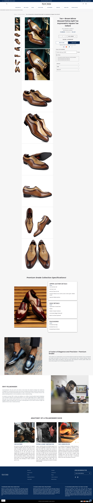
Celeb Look (66, 7)
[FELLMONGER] (46, 4)
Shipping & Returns (30, 477)
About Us (29, 470)
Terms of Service (54, 477)
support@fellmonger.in (86, 1)
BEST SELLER (26, 7)
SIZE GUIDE (64, 39)
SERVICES (58, 7)
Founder (52, 470)
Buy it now (74, 42)
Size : (69, 36)
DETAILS (58, 63)
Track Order (29, 479)
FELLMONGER (46, 501)
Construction (29, 472)
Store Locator (12, 1)
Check (78, 52)
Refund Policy (54, 479)
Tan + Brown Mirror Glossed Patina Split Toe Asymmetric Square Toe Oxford (43, 14)
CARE (58, 66)
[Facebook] (75, 477)
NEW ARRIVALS (18, 7)
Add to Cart (61, 42)
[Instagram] (78, 477)
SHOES (32, 7)
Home (15, 14)
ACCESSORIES (49, 7)
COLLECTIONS (40, 7)
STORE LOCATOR (75, 7)
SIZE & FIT (59, 69)
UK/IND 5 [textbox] (72, 36)
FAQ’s (28, 474)
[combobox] (73, 36)
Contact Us (53, 472)
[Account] (83, 4)
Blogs (52, 474)
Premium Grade (21, 14)
